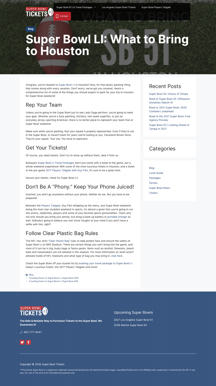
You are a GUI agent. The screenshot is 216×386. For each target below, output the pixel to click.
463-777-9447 (33, 332)
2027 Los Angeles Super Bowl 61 (133, 319)
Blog (31, 274)
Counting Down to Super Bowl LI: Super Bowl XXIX (54, 278)
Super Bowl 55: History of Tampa (168, 93)
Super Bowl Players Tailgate (156, 7)
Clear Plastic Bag (59, 240)
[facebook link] (28, 342)
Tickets (153, 192)
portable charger (117, 216)
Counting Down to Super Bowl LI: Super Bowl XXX (53, 281)
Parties (153, 182)
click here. (117, 255)
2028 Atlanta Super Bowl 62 (130, 325)
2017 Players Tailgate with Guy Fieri (67, 170)
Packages (155, 177)
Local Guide (156, 173)
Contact (64, 16)
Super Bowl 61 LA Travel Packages (74, 7)
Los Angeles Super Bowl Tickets (119, 7)
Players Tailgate (50, 205)
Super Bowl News (159, 187)
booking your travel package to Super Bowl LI (105, 263)
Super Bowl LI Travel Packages (56, 162)
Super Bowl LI (67, 84)
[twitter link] (22, 342)
